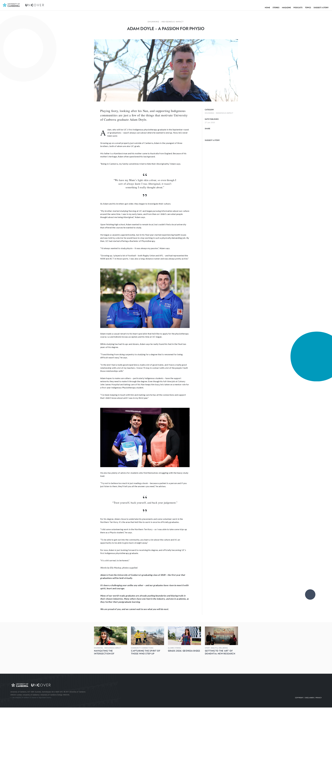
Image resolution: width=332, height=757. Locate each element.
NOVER (35, 5)
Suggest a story (321, 8)
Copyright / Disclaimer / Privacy (308, 698)
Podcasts (297, 8)
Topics (308, 8)
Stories (276, 8)
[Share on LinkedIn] (217, 133)
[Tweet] (212, 133)
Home (267, 8)
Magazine (286, 8)
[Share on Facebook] (207, 133)
